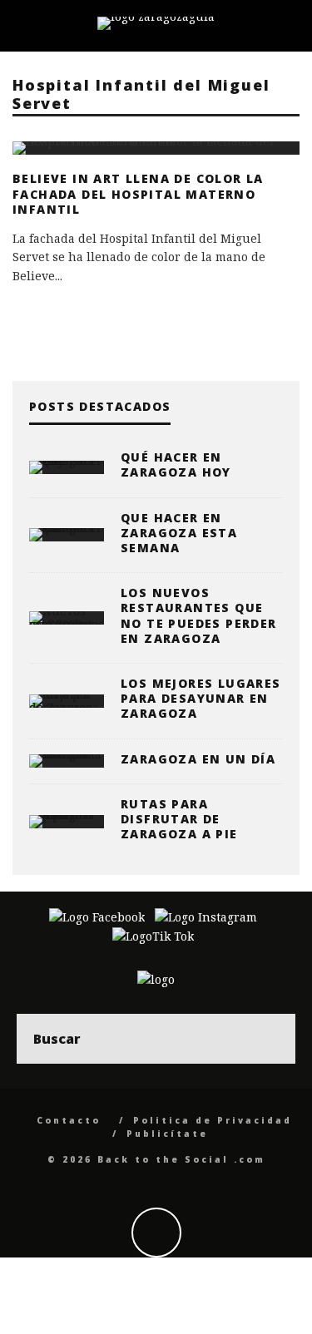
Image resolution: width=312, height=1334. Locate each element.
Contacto (69, 1120)
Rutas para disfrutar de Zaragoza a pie (179, 819)
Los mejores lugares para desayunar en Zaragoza (201, 698)
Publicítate (167, 1133)
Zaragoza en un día (198, 759)
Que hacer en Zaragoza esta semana (179, 533)
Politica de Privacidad (212, 1120)
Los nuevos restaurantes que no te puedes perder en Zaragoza (199, 615)
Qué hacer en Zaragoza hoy (176, 464)
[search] (270, 1039)
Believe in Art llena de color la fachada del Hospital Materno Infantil (138, 193)
